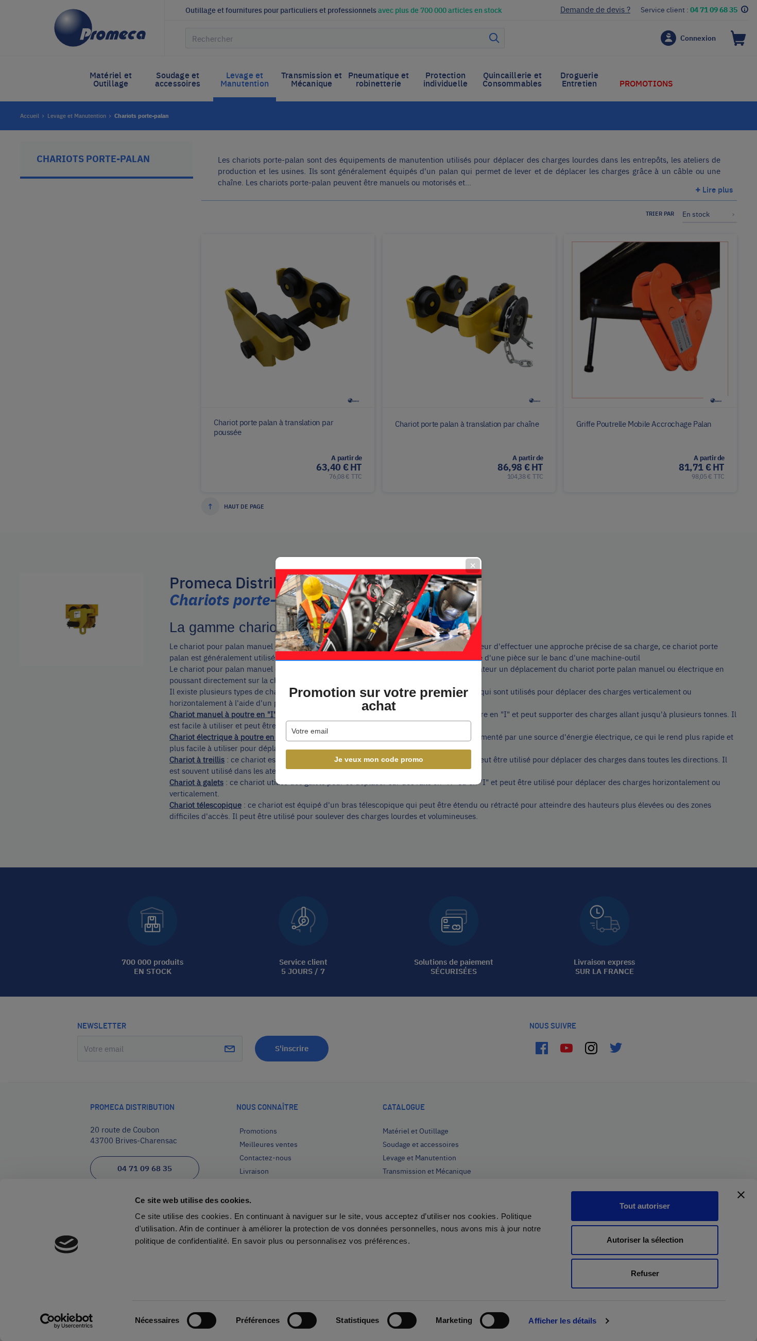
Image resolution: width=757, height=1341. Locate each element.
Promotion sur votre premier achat (378, 699)
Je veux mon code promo (378, 759)
